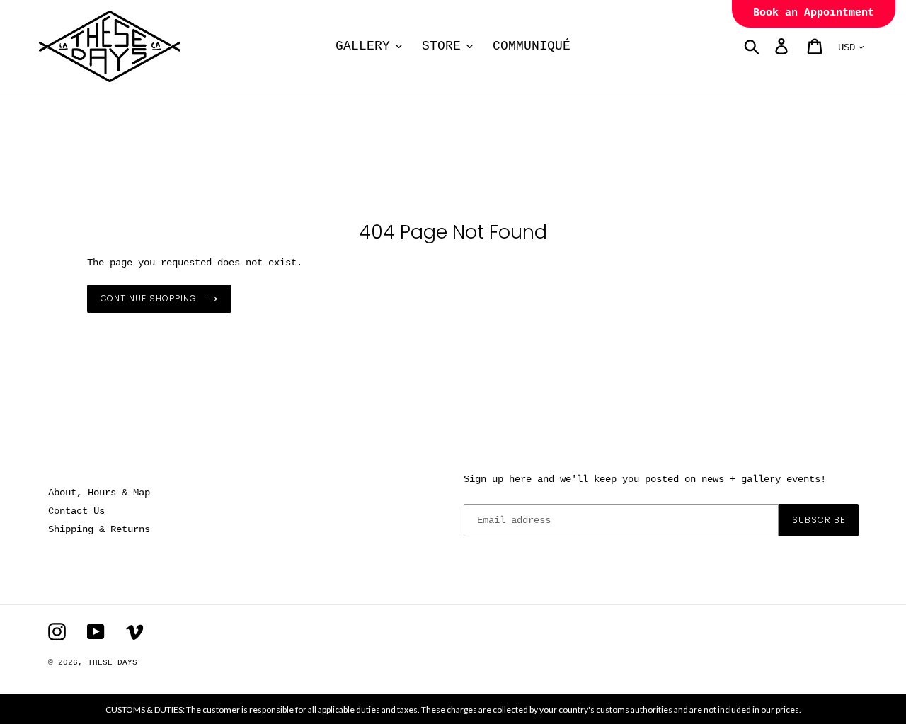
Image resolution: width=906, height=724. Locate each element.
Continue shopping (149, 298)
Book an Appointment (813, 13)
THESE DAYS (112, 662)
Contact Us (76, 511)
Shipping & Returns (99, 529)
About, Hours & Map (99, 492)
